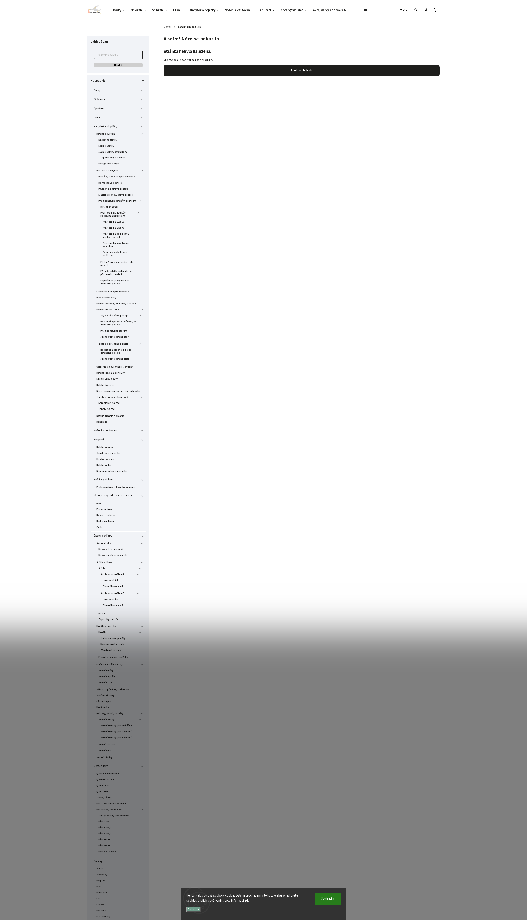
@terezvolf (102, 785)
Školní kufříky (105, 670)
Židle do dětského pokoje (113, 344)
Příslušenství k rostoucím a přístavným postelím (116, 272)
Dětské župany (104, 447)
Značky (98, 861)
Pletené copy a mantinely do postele (117, 263)
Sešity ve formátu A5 (112, 593)
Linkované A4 (110, 580)
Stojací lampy (106, 146)
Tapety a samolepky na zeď (112, 397)
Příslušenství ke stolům (113, 331)
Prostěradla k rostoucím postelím (116, 244)
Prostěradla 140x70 (113, 228)
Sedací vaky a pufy (107, 379)
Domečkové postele (110, 183)
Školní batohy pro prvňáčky (116, 725)
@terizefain (102, 791)
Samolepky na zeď (109, 403)
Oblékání (99, 99)
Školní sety (104, 750)
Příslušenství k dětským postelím (117, 201)
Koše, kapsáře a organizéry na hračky (118, 391)
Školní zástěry (104, 757)
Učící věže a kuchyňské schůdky (114, 367)
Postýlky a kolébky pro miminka (116, 176)
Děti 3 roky (104, 833)
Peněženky (102, 707)
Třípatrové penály (110, 650)
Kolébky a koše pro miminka (112, 291)
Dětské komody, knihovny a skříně (116, 303)
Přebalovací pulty (106, 297)
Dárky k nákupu (105, 521)
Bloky (101, 613)
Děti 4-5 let (104, 839)
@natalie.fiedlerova (107, 773)
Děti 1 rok (103, 821)
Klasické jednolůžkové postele (116, 195)
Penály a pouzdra (106, 626)
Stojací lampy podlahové (112, 152)
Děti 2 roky (104, 827)
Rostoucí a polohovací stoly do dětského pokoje (118, 323)
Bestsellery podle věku (109, 809)
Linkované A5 (110, 599)
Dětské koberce (105, 385)
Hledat (118, 65)
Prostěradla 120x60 (113, 222)
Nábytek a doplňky (105, 126)
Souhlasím (327, 899)
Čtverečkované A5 (113, 605)
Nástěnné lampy (107, 140)
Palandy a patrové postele (113, 189)
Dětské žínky (103, 465)
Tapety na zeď (106, 409)
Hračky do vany (105, 459)
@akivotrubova (105, 779)
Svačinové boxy (105, 695)
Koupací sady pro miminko (111, 471)
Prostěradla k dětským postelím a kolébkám (113, 214)
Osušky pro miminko (108, 453)
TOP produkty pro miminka (113, 815)
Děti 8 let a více (107, 851)
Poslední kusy (104, 509)
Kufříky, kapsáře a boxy (109, 664)
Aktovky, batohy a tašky (110, 713)
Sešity (101, 568)
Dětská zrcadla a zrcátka (110, 416)
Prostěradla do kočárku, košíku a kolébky (116, 235)
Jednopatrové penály (112, 638)
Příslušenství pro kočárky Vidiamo (115, 487)
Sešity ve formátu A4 (112, 574)
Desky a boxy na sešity (111, 549)
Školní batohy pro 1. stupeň (116, 731)
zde (247, 901)
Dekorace (101, 422)
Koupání (99, 440)
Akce (99, 503)
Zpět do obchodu (301, 70)
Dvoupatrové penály (112, 644)
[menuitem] (120, 10)
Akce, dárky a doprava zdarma (113, 496)
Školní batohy (106, 719)
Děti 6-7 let (104, 845)
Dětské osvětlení (106, 134)
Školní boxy (105, 682)
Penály (102, 632)
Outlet (100, 527)
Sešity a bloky (104, 562)
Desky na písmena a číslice (113, 555)
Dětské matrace (109, 207)
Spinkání (99, 108)
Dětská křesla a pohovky (110, 373)
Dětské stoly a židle (107, 309)
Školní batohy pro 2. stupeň (116, 737)
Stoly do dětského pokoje (113, 315)
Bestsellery (101, 766)
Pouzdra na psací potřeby (113, 657)
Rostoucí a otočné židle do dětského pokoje (116, 351)
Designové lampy (108, 163)
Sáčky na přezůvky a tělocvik (112, 689)
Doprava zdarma (105, 515)
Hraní (97, 117)
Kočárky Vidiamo (104, 480)
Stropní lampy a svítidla (111, 158)
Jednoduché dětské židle (114, 359)
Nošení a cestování (105, 430)
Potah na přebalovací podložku (115, 253)
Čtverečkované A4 (113, 586)
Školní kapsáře (106, 676)
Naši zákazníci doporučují (111, 803)
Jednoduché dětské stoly (114, 337)
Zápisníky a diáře (108, 619)
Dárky (97, 90)
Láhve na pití (103, 701)
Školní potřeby (103, 536)
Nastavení (193, 909)
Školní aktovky (106, 744)
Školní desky (103, 543)
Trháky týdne (103, 797)
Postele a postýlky (107, 170)
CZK (402, 10)
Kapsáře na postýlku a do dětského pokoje (115, 282)
